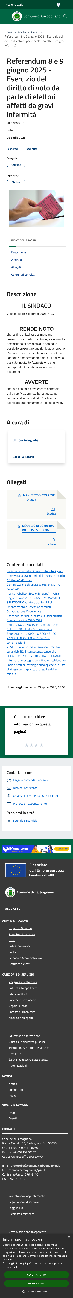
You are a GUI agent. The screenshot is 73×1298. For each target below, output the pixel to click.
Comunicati (16, 1089)
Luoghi (13, 1112)
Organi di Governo (20, 928)
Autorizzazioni (18, 1065)
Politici (13, 952)
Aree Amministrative (22, 934)
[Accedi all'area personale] (58, 4)
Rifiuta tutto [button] (36, 1283)
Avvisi (34, 32)
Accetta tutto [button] (36, 1274)
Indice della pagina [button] (23, 240)
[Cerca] (65, 16)
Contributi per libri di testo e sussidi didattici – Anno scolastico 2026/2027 (36, 618)
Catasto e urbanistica (22, 1012)
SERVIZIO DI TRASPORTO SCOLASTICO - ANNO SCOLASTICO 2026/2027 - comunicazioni (32, 638)
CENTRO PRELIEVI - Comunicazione (29, 629)
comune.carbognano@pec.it (27, 1170)
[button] (36, 1291)
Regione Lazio (14, 4)
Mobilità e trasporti (21, 1018)
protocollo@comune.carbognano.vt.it (35, 1165)
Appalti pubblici (18, 1006)
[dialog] (36, 1266)
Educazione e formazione (24, 1036)
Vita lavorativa (18, 994)
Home (8, 32)
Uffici (12, 940)
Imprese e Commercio (22, 1000)
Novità (21, 32)
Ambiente (15, 1053)
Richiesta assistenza (21, 1214)
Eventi (13, 1118)
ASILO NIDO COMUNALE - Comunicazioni (33, 624)
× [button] (68, 1237)
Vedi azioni (32, 149)
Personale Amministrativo (25, 958)
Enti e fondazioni (19, 946)
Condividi (13, 149)
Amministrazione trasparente (27, 1232)
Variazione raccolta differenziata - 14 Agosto (35, 571)
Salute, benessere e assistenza (28, 1059)
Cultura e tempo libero (23, 988)
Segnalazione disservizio (24, 1202)
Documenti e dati (19, 964)
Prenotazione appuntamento (27, 1196)
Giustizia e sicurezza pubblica (27, 1041)
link (15, 1266)
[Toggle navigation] (7, 16)
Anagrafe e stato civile (23, 982)
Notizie (13, 1083)
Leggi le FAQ (16, 1208)
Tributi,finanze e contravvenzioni (29, 1047)
